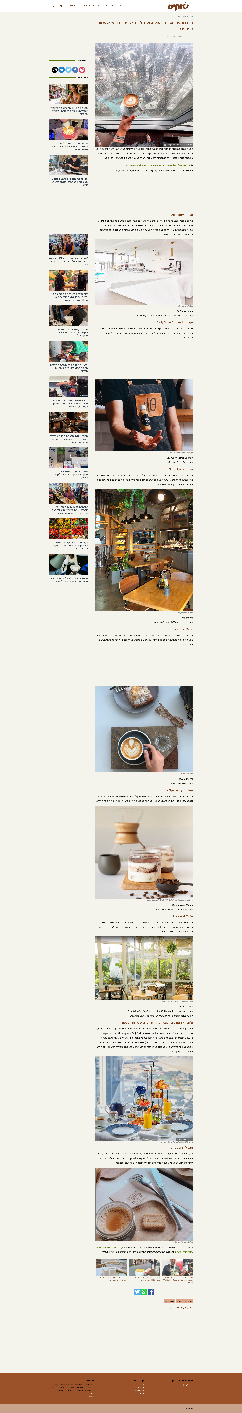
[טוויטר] (186, 1385)
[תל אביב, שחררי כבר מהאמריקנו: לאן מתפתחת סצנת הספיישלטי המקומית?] (68, 315)
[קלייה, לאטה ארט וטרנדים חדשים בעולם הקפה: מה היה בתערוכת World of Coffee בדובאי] (177, 1267)
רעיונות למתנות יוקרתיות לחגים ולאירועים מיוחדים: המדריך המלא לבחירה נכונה (70, 545)
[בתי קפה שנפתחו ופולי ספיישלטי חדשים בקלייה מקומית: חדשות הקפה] (111, 1267)
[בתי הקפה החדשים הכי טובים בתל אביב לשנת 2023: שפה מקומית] (144, 1267)
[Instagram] (182, 1385)
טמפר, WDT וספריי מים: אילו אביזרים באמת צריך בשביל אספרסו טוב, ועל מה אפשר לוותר (69, 439)
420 (142, 1393)
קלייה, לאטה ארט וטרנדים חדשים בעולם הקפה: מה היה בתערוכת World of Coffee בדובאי (178, 1280)
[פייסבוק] (190, 1385)
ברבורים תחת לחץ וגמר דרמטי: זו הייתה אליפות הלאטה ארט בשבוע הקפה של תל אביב (70, 403)
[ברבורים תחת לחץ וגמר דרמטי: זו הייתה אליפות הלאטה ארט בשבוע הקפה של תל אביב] (68, 386)
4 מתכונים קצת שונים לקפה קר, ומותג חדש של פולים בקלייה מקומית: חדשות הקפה (69, 146)
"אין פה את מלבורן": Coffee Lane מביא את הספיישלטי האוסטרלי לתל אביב (69, 181)
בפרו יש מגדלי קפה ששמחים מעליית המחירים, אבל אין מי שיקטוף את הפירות (69, 368)
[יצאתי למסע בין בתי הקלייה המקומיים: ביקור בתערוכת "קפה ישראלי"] (68, 457)
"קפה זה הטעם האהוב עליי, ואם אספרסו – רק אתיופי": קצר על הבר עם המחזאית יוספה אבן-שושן (70, 510)
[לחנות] (61, 5)
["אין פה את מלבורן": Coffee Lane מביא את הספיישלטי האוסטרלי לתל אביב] (68, 165)
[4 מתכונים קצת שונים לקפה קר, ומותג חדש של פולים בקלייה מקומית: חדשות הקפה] (68, 129)
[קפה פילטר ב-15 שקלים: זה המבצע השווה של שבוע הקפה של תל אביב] (68, 564)
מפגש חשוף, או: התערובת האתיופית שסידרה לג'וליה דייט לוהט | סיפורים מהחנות (69, 110)
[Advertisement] (144, 193)
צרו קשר (91, 1396)
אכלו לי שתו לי (138, 1390)
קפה (142, 1385)
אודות (92, 1393)
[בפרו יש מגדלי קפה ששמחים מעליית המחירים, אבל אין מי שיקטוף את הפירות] (68, 351)
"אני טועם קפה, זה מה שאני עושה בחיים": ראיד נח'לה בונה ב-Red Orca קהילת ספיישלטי (70, 297)
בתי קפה (188, 1301)
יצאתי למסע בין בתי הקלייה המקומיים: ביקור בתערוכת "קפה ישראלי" (71, 474)
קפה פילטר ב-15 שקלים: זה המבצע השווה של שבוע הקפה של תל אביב (69, 580)
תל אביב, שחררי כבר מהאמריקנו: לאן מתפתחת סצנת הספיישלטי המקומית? (70, 332)
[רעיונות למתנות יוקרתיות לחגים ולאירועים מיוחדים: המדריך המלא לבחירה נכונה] (68, 528)
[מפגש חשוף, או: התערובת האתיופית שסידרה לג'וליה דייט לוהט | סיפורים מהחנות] (68, 94)
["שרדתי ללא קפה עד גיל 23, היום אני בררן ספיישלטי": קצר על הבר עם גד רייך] (68, 244)
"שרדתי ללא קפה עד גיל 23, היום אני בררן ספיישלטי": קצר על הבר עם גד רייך (68, 261)
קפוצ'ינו (179, 1301)
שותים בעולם (169, 1301)
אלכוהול (141, 1388)
